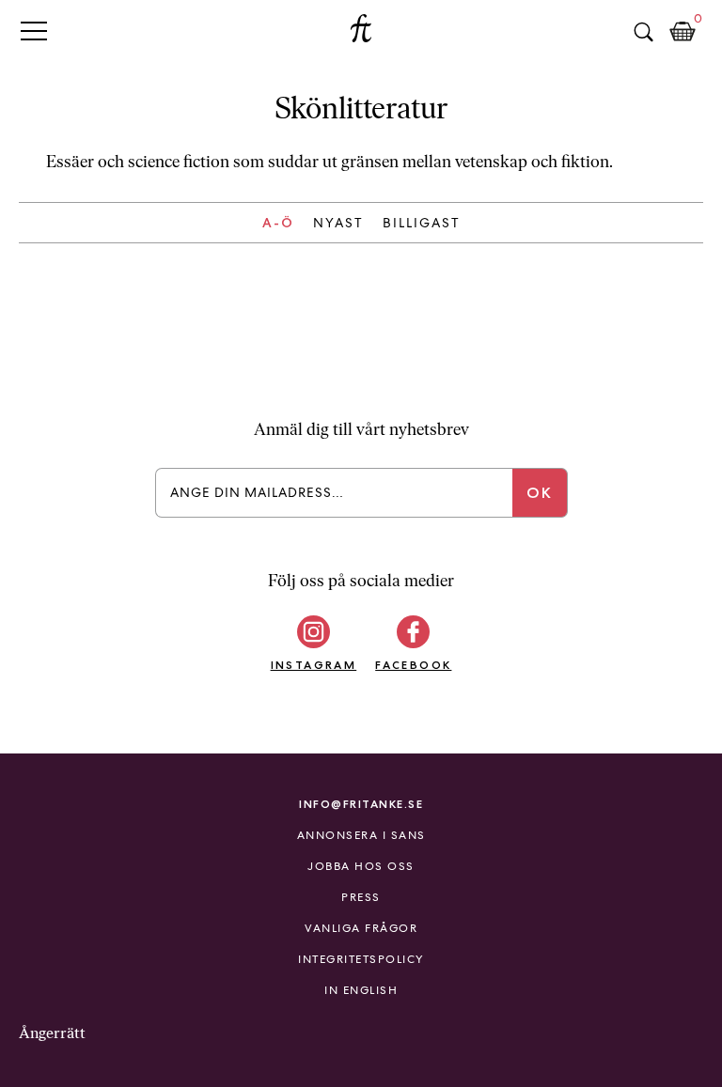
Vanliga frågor (361, 928)
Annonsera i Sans (361, 835)
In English (361, 990)
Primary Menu (34, 30)
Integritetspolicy (361, 959)
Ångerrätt (52, 1033)
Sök (643, 32)
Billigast (422, 222)
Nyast (338, 222)
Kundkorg (682, 32)
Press (361, 897)
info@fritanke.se (361, 804)
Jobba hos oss (361, 866)
